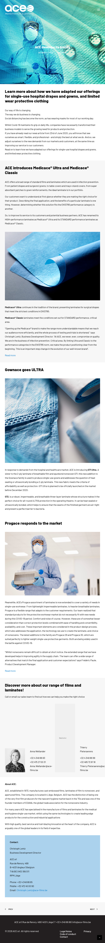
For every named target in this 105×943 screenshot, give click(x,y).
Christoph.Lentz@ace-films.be (32, 890)
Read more (10, 355)
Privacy (87, 931)
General (63, 53)
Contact (64, 936)
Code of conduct (68, 934)
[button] (98, 9)
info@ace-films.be (81, 922)
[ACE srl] (19, 10)
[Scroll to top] (99, 937)
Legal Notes (66, 931)
